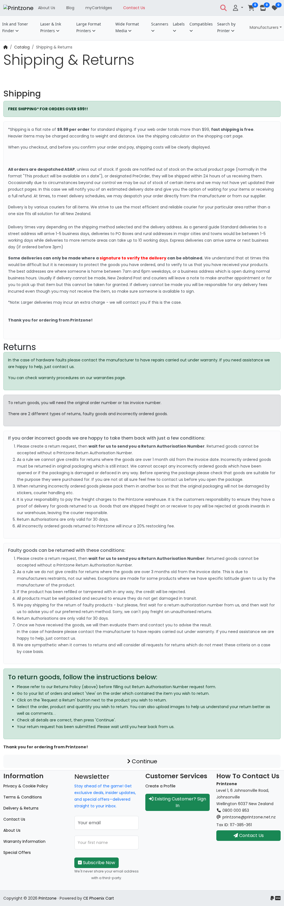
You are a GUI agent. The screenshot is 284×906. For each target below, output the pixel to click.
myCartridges (98, 8)
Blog (70, 8)
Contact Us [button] (251, 835)
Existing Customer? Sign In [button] (179, 802)
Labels (179, 24)
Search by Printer (226, 27)
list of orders (50, 693)
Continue (143, 761)
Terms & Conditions (22, 797)
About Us (46, 8)
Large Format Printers (88, 27)
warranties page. (109, 378)
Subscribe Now (98, 862)
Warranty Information (24, 841)
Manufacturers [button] (264, 27)
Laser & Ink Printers (50, 27)
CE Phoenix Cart (98, 898)
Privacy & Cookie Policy (25, 786)
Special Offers (17, 852)
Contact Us (134, 8)
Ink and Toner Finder (15, 27)
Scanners (159, 24)
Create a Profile (160, 786)
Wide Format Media (127, 27)
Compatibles (201, 24)
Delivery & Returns (21, 808)
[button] (223, 7)
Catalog (22, 47)
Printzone (48, 898)
